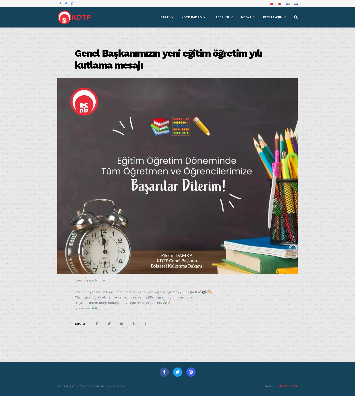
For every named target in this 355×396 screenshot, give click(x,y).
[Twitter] (177, 372)
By (80, 280)
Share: (80, 323)
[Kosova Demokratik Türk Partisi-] (74, 17)
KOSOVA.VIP (289, 386)
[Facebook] (164, 372)
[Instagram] (191, 372)
